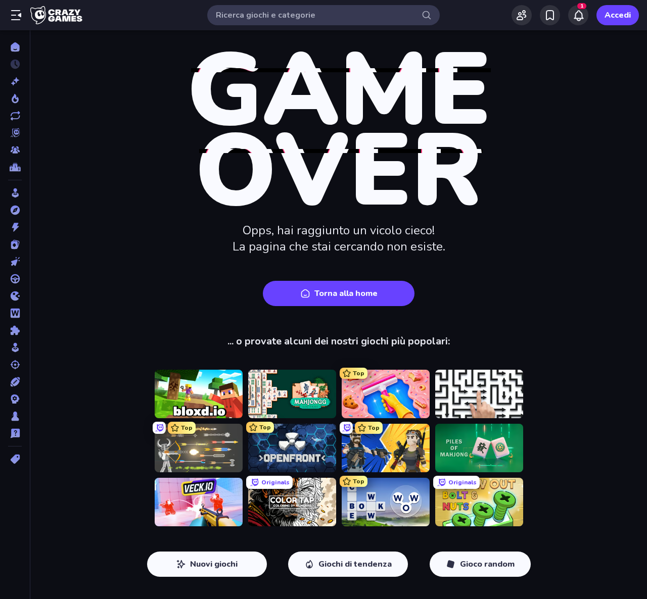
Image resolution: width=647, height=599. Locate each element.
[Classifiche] (15, 167)
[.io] (15, 296)
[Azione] (15, 227)
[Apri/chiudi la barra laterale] (16, 15)
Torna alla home (346, 293)
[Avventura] (15, 210)
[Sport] (15, 381)
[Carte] (15, 244)
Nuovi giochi (214, 564)
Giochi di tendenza (355, 564)
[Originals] (15, 132)
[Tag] (15, 459)
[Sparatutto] (15, 364)
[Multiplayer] (15, 150)
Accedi (618, 15)
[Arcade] (15, 193)
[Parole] (15, 313)
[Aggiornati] (15, 115)
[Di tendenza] (15, 98)
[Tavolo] (15, 416)
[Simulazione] (15, 347)
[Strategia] (15, 399)
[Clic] (15, 261)
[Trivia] (15, 433)
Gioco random (487, 564)
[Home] (15, 47)
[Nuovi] (15, 81)
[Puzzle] (15, 330)
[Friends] (522, 15)
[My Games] (550, 15)
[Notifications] (578, 15)
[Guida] (15, 278)
